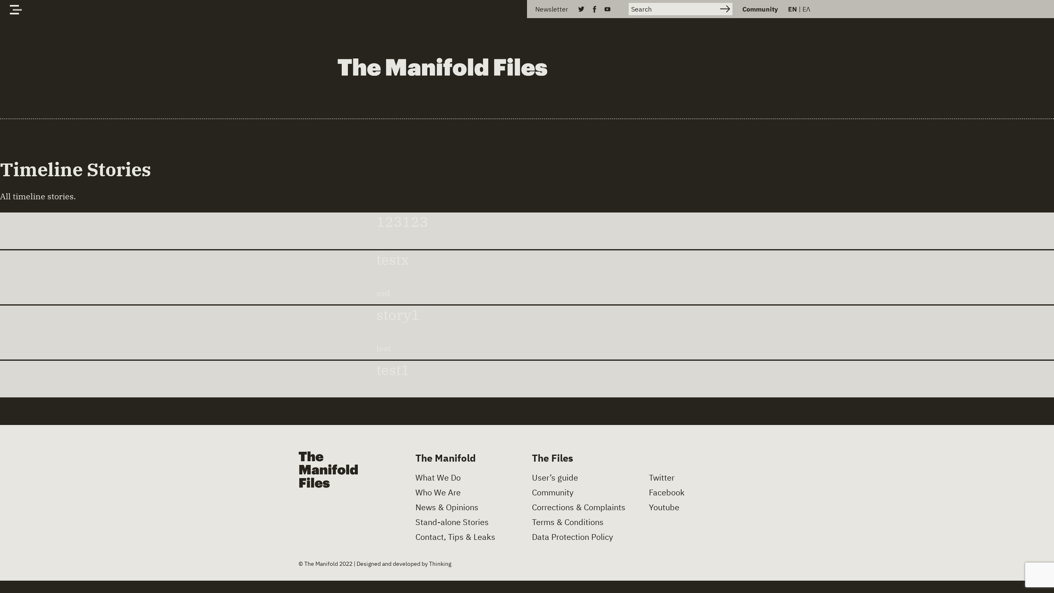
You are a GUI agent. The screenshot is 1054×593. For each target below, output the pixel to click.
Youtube (664, 507)
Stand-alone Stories (452, 522)
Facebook (667, 492)
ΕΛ (806, 9)
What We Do (438, 477)
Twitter (661, 477)
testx (392, 259)
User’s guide (555, 477)
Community (760, 9)
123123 (402, 221)
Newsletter (551, 9)
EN (792, 9)
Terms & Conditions (568, 522)
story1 (398, 315)
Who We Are (438, 492)
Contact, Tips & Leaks (455, 537)
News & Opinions (446, 507)
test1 (393, 370)
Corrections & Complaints (578, 507)
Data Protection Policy (572, 537)
